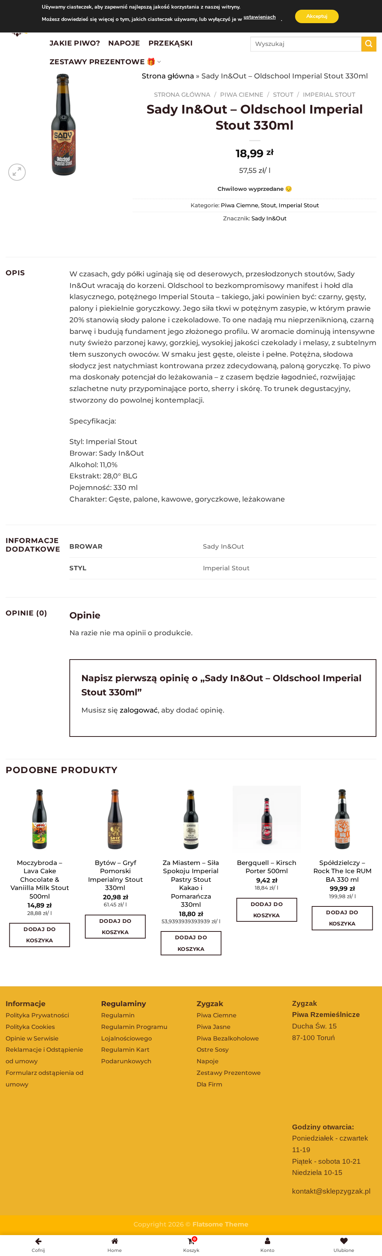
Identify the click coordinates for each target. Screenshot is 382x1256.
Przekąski (170, 42)
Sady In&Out (268, 218)
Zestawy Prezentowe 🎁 (103, 61)
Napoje (124, 42)
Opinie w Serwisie (32, 1038)
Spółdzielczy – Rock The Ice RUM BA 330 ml (342, 871)
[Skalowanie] (17, 172)
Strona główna (168, 75)
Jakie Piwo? (75, 42)
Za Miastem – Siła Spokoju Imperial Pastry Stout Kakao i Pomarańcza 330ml (191, 883)
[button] (84, 956)
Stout (283, 94)
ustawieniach (260, 17)
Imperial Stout (329, 94)
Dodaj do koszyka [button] (40, 934)
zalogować (139, 709)
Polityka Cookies (30, 1026)
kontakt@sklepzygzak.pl (331, 1191)
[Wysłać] (368, 44)
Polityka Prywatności (37, 1015)
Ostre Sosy (213, 1049)
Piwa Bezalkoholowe (228, 1038)
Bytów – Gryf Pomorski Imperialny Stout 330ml (115, 875)
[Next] (376, 885)
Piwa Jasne (214, 1026)
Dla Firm (209, 1084)
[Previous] (6, 885)
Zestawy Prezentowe (229, 1072)
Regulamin (118, 1015)
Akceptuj (317, 16)
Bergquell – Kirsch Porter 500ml (267, 867)
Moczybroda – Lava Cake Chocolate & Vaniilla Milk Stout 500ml (39, 879)
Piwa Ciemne (241, 94)
